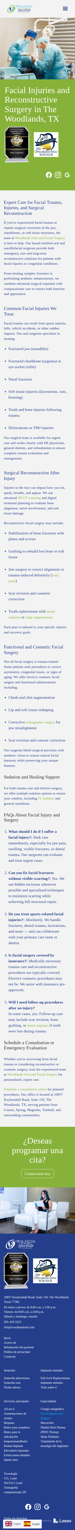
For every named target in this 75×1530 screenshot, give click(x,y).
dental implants (37, 1025)
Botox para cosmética (17, 1427)
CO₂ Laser (10, 1478)
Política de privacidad (17, 1352)
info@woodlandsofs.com (19, 1327)
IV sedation (46, 798)
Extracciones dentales (17, 1455)
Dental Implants (13, 1446)
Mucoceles (47, 1422)
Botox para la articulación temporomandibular (16, 1436)
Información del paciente (19, 1347)
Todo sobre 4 (49, 1387)
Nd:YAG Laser (13, 1483)
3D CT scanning (29, 498)
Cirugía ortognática (52, 1409)
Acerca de (10, 1342)
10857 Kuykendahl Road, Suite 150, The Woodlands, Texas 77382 (36, 1299)
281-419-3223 (12, 1321)
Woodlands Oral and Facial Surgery (40, 238)
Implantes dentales (52, 1370)
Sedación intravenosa (17, 1378)
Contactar (10, 1356)
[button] (65, 9)
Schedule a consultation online (25, 1089)
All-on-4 (9, 1409)
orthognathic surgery (40, 722)
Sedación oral (12, 1382)
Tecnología (10, 1473)
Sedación (9, 1370)
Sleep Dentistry (50, 1436)
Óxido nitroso (12, 1387)
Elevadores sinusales (16, 1450)
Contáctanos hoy (38, 1173)
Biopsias (9, 1422)
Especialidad (48, 1401)
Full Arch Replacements (55, 1378)
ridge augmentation (39, 617)
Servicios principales (16, 1401)
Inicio (7, 1338)
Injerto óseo (11, 1459)
